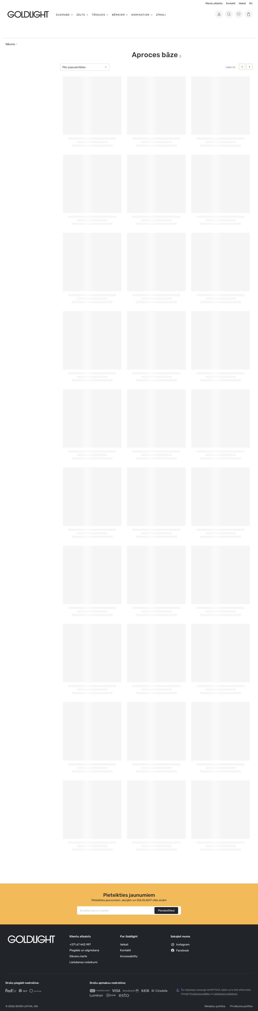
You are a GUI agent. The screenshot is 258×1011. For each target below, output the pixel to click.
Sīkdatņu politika (214, 1006)
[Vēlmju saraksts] (239, 14)
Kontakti (230, 3)
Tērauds (98, 14)
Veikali (242, 3)
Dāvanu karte (78, 956)
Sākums (10, 44)
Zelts (81, 14)
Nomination (140, 14)
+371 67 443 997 (80, 944)
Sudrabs (63, 14)
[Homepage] (28, 14)
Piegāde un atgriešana (84, 950)
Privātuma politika (241, 1006)
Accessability (129, 956)
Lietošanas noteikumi (83, 962)
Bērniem (118, 14)
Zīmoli (161, 14)
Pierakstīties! (166, 910)
